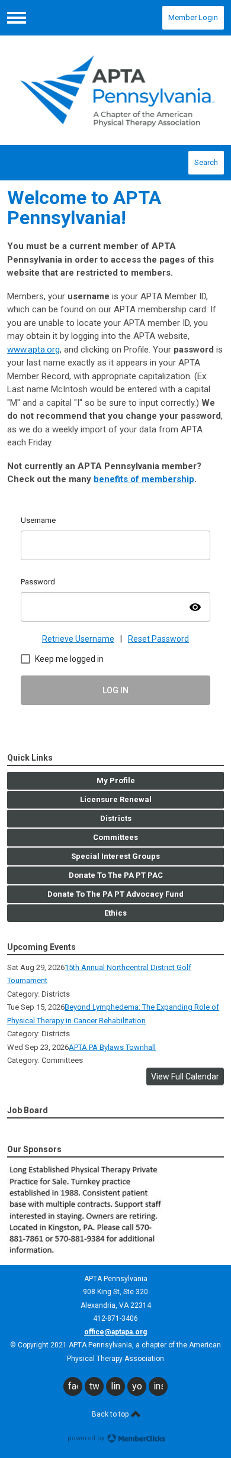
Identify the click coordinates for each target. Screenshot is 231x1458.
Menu (16, 18)
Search (206, 162)
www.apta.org (33, 349)
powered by (87, 1438)
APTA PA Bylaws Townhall (112, 1047)
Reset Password (158, 639)
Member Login (193, 17)
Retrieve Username (78, 639)
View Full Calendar (185, 1076)
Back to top (111, 1414)
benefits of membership (144, 479)
